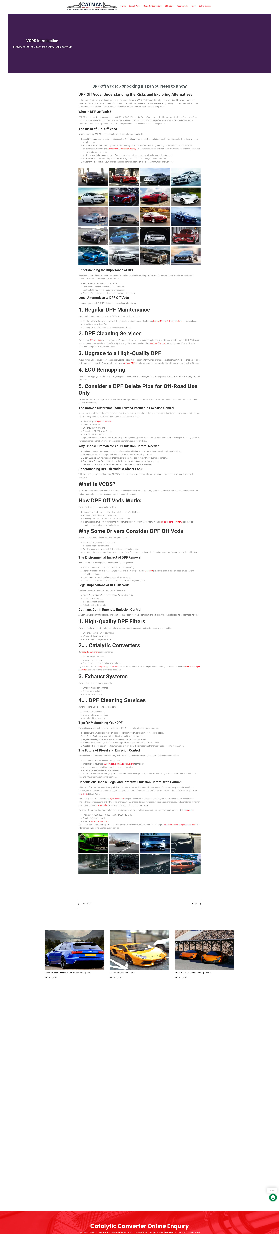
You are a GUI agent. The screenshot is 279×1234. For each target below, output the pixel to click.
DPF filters (169, 6)
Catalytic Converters (153, 6)
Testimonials (182, 6)
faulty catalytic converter (108, 666)
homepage (83, 794)
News (193, 6)
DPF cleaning (95, 340)
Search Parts (134, 6)
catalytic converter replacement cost (179, 825)
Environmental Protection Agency (122, 149)
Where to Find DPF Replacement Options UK (193, 972)
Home (123, 6)
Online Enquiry (205, 6)
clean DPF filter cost (157, 343)
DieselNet (149, 571)
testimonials (103, 805)
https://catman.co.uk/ (100, 821)
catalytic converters (90, 652)
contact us (189, 810)
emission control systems (172, 522)
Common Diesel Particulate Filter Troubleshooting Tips (67, 972)
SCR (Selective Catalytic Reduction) (119, 764)
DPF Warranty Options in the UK (123, 972)
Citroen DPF (129, 363)
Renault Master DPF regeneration (167, 321)
